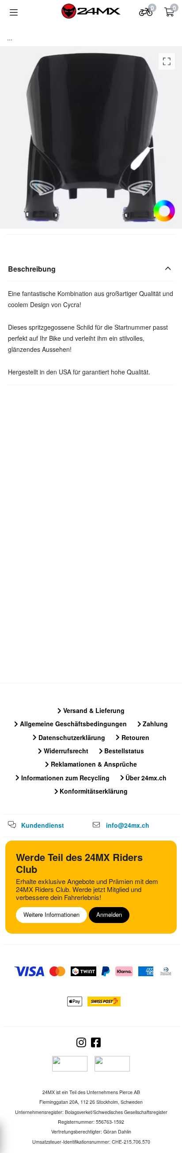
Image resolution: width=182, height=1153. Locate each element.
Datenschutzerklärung (71, 737)
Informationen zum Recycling (64, 777)
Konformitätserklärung (93, 791)
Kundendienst (42, 825)
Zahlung (154, 723)
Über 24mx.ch (145, 777)
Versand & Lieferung (93, 710)
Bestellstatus (123, 750)
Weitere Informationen (51, 914)
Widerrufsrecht (65, 750)
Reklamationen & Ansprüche (93, 764)
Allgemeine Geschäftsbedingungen (72, 723)
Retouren (134, 737)
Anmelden (109, 914)
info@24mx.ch (127, 825)
